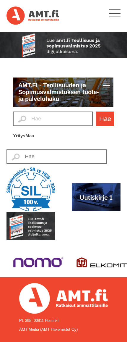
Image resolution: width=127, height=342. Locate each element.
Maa (29, 135)
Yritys (19, 135)
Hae (105, 118)
